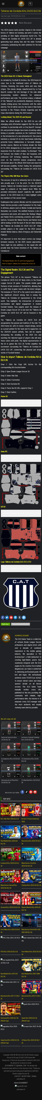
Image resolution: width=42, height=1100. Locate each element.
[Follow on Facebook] (22, 792)
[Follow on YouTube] (35, 792)
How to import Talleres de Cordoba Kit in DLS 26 (18, 264)
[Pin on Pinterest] (11, 617)
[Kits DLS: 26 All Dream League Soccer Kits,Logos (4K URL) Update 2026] (21, 4)
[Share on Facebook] (3, 617)
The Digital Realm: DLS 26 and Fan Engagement (18, 261)
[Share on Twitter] (7, 617)
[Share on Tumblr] (20, 617)
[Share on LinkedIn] (15, 617)
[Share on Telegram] (24, 617)
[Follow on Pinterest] (31, 792)
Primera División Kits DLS (20, 624)
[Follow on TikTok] (26, 792)
